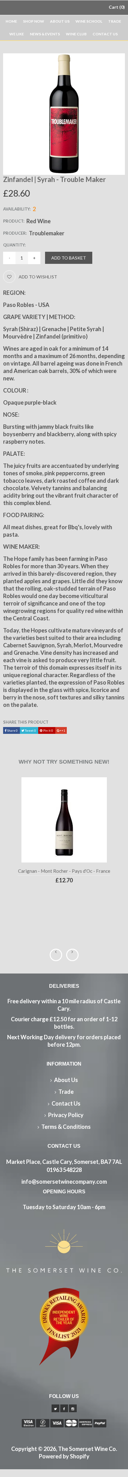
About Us (60, 21)
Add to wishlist (38, 276)
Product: (13, 221)
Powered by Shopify (64, 1456)
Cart (116, 7)
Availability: (16, 208)
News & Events (45, 34)
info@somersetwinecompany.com (64, 1181)
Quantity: (14, 244)
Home (11, 21)
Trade (114, 21)
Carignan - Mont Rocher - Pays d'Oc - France (64, 871)
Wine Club (76, 34)
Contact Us (105, 34)
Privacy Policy (66, 1114)
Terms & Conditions (66, 1126)
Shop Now (33, 21)
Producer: (15, 233)
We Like (16, 34)
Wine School (88, 21)
